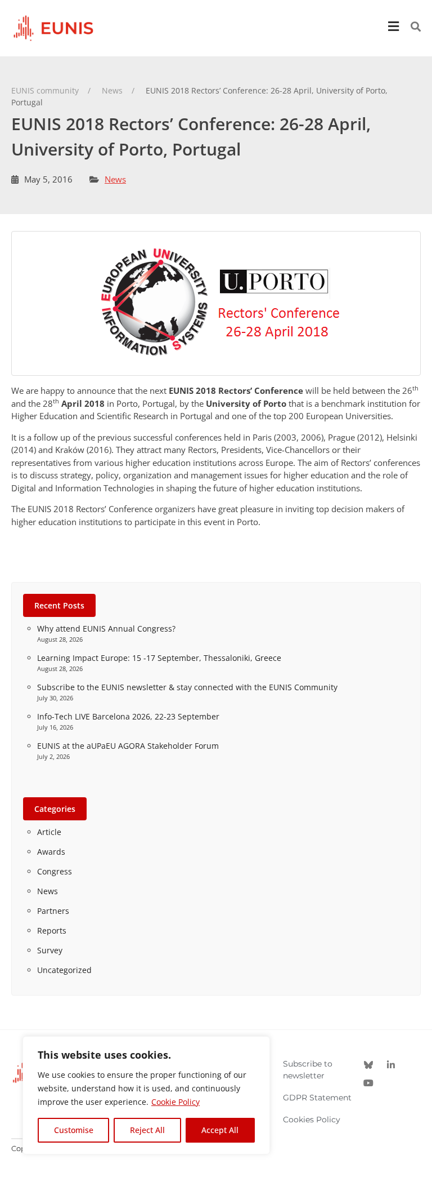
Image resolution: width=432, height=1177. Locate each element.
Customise (73, 1130)
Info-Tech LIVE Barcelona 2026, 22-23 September (128, 716)
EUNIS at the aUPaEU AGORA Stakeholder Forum (128, 745)
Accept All (219, 1130)
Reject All (147, 1130)
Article (49, 832)
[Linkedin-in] (391, 1065)
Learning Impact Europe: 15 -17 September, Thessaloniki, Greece (159, 657)
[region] (146, 1095)
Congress (54, 871)
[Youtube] (368, 1083)
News (115, 179)
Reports (51, 930)
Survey (49, 950)
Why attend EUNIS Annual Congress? (106, 628)
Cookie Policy (175, 1101)
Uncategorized (64, 970)
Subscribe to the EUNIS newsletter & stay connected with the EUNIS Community (187, 687)
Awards (51, 851)
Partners (53, 910)
